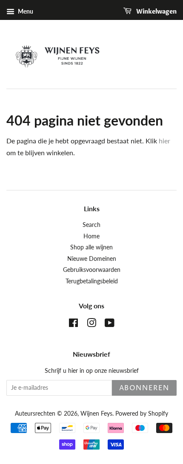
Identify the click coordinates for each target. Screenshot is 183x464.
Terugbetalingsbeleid (92, 281)
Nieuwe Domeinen (91, 258)
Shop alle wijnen (91, 247)
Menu (25, 11)
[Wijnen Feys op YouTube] (109, 324)
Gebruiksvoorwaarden (91, 269)
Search (91, 224)
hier (164, 141)
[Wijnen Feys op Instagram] (91, 324)
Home (91, 236)
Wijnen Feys (96, 413)
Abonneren (144, 388)
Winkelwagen (156, 12)
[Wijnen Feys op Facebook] (73, 324)
